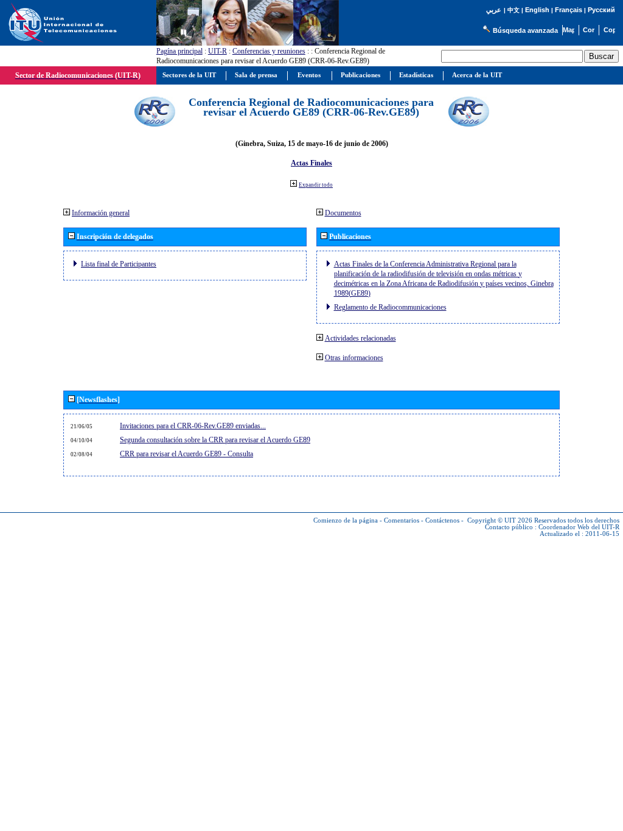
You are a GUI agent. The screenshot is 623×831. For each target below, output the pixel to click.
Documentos (343, 213)
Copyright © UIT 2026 (499, 520)
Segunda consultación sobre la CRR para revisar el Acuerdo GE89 (215, 440)
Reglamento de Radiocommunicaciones (390, 307)
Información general (101, 213)
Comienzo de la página (345, 520)
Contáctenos (442, 520)
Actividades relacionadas (360, 338)
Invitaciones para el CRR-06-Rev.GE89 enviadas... (193, 426)
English (537, 9)
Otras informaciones (354, 357)
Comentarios (401, 520)
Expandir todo (316, 185)
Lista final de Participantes (118, 264)
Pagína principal (179, 51)
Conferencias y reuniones (268, 51)
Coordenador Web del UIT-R (578, 527)
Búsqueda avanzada (525, 30)
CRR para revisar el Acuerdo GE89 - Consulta (186, 454)
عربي (493, 10)
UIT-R (217, 51)
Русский (601, 9)
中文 (513, 10)
